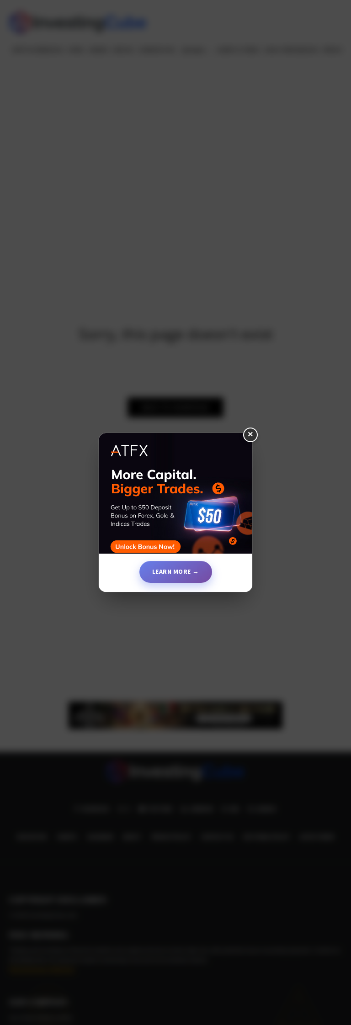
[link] (175, 497)
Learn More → (175, 571)
